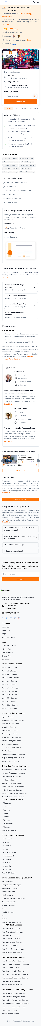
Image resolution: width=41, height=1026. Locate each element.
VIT (3, 915)
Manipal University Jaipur (11, 885)
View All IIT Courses (9, 830)
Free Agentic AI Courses (11, 929)
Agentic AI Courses (9, 717)
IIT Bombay (6, 817)
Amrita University (8, 892)
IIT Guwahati (6, 820)
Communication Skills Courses (13, 787)
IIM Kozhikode (7, 839)
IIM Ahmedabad (8, 856)
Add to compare (12, 96)
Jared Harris (19, 371)
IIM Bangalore (7, 866)
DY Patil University (9, 905)
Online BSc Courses (9, 708)
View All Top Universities (11, 922)
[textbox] (20, 336)
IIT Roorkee (6, 803)
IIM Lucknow (7, 859)
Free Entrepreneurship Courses (14, 1007)
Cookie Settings (7, 652)
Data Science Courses (10, 730)
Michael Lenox (20, 409)
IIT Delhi (5, 813)
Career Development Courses (13, 797)
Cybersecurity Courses (10, 744)
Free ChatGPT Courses (10, 935)
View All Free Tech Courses (12, 952)
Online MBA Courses (9, 671)
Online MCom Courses (10, 688)
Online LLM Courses (9, 691)
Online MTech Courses (10, 678)
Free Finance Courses (10, 1010)
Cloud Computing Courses (11, 747)
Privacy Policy (7, 649)
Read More (6, 493)
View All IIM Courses (10, 873)
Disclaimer (5, 659)
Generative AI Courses (10, 724)
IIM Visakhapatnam (9, 852)
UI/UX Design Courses (10, 761)
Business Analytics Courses (12, 741)
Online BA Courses (9, 701)
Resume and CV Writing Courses (14, 770)
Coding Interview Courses (11, 776)
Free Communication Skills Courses (15, 974)
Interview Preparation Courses (13, 773)
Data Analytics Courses (10, 734)
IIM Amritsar (6, 846)
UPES (4, 909)
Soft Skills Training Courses (12, 783)
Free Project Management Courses (15, 1000)
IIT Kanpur (6, 827)
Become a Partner (8, 637)
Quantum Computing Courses (13, 720)
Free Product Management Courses (15, 1003)
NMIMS (4, 919)
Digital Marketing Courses (11, 737)
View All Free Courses (10, 1014)
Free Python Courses (10, 946)
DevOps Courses (8, 751)
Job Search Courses (9, 780)
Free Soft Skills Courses (11, 981)
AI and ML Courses (9, 727)
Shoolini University (9, 902)
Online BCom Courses (10, 705)
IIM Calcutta (6, 869)
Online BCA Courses (9, 698)
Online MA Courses (9, 684)
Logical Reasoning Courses (12, 790)
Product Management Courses (13, 754)
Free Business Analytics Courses (14, 997)
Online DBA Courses (9, 667)
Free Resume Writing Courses (13, 961)
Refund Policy (7, 656)
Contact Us (6, 630)
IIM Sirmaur (6, 842)
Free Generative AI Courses (12, 932)
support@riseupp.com (12, 613)
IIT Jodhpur (6, 806)
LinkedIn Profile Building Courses (14, 793)
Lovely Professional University (13, 898)
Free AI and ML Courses (11, 939)
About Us (5, 627)
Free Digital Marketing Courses (13, 993)
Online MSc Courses (9, 681)
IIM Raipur (6, 863)
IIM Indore (6, 849)
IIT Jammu (6, 810)
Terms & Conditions (9, 646)
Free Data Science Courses (12, 942)
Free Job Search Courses (11, 968)
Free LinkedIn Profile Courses (13, 971)
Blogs (4, 634)
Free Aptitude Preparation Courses (15, 978)
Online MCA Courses (9, 674)
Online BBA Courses (9, 695)
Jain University (7, 895)
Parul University (8, 912)
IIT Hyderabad (7, 823)
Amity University (8, 881)
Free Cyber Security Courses (13, 949)
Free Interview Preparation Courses (15, 964)
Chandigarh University (10, 888)
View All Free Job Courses (12, 985)
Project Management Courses (13, 758)
